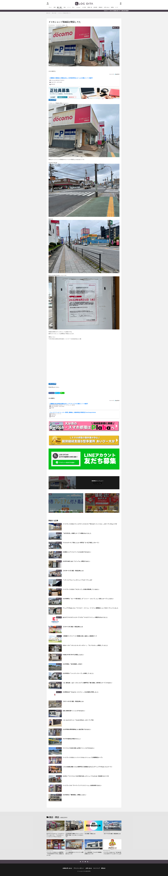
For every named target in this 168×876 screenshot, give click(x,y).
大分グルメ (59, 682)
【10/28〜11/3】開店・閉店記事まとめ (73, 570)
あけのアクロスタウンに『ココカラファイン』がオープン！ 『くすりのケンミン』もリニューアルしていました (55, 835)
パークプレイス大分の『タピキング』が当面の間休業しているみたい (81, 589)
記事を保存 (52, 99)
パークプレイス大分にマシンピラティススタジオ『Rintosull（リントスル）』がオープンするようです (90, 524)
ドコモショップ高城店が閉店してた (64, 13)
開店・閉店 (59, 7)
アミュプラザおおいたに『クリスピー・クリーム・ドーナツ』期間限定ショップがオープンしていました (90, 608)
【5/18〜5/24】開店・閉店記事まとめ (73, 626)
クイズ (116, 7)
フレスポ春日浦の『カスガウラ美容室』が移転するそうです (93, 853)
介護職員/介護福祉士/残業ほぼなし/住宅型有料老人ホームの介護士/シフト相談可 (71, 78)
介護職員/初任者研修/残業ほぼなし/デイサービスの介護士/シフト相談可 (69, 403)
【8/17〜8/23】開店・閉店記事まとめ (112, 833)
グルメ (50, 7)
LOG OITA (88, 871)
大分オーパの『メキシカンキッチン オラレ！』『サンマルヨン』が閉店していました (85, 645)
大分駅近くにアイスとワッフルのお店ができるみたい (77, 552)
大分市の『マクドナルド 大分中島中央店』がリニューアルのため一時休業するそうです (86, 776)
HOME (49, 13)
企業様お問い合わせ (67, 868)
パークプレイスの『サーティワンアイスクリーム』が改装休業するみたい (82, 785)
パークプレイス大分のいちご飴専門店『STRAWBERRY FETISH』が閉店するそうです (55, 854)
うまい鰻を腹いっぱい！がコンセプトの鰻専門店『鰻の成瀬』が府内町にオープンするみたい (87, 682)
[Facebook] (52, 393)
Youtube (78, 7)
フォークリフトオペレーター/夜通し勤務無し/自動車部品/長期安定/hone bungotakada (73, 412)
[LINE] (62, 393)
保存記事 (95, 7)
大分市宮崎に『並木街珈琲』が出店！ (73, 664)
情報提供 (100, 7)
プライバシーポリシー (79, 868)
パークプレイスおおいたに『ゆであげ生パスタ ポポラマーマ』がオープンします (112, 853)
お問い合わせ (106, 7)
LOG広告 (84, 7)
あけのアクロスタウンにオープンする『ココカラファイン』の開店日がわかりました (85, 617)
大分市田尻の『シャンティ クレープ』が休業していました (78, 673)
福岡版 (112, 7)
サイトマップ (96, 868)
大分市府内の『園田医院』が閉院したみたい (74, 794)
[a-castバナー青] (84, 97)
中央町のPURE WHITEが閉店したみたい (73, 654)
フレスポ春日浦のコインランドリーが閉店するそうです (74, 853)
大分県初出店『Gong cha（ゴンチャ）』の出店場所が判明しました (80, 692)
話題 (55, 7)
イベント (69, 7)
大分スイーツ (59, 766)
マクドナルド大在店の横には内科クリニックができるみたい (79, 748)
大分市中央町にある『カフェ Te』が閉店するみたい (76, 561)
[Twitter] (57, 393)
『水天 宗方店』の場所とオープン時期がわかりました (77, 533)
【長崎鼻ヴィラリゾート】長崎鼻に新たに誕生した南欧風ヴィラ (80, 636)
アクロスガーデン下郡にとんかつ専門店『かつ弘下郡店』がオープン (81, 542)
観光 (65, 7)
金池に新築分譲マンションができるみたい (74, 710)
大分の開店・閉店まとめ (90, 833)
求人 (73, 7)
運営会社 (103, 868)
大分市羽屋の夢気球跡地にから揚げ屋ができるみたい (77, 729)
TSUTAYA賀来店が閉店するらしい (72, 738)
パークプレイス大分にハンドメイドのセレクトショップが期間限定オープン (83, 757)
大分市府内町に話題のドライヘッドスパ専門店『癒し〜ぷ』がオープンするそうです (74, 835)
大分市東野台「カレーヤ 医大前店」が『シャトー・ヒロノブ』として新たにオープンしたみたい (88, 598)
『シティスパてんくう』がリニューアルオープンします (77, 580)
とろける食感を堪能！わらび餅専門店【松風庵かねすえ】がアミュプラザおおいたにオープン (87, 766)
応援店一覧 (89, 7)
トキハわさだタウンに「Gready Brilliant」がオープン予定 (78, 720)
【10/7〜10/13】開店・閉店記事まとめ (73, 701)
